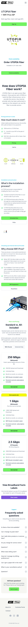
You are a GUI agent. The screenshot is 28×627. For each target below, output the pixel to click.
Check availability (14, 73)
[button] (25, 2)
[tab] (8, 346)
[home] (7, 2)
